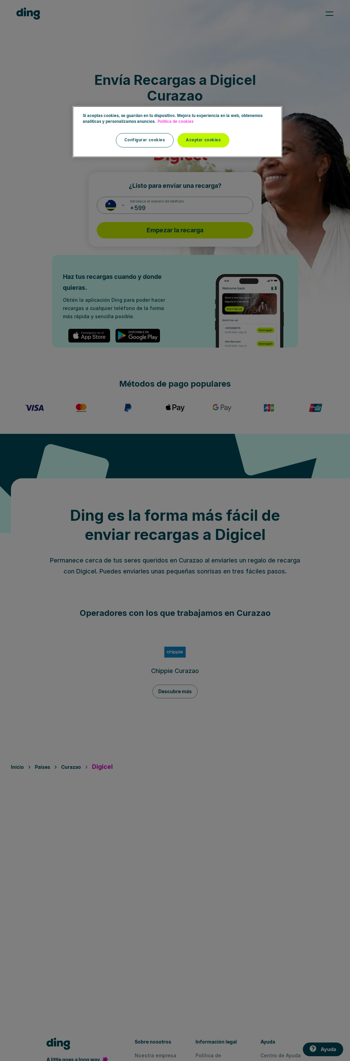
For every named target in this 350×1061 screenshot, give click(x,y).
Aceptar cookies (203, 140)
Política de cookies (175, 121)
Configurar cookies (144, 140)
